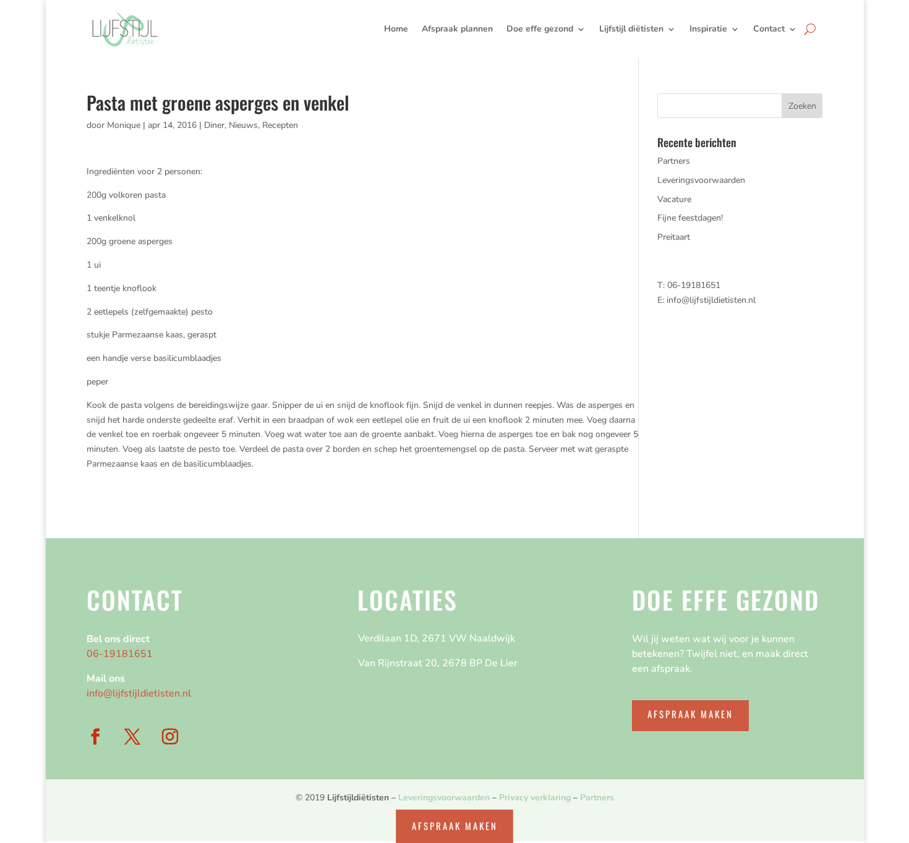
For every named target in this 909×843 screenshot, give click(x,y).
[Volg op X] (132, 737)
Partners (673, 161)
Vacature (674, 199)
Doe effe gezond (539, 29)
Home (396, 29)
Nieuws (243, 125)
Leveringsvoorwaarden (701, 180)
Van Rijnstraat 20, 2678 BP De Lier (438, 663)
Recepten (280, 125)
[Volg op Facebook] (95, 737)
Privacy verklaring (535, 797)
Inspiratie (708, 29)
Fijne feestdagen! (690, 218)
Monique (123, 125)
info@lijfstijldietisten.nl (711, 300)
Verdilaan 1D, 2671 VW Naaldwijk (436, 638)
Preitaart (673, 237)
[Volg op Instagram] (169, 737)
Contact (769, 29)
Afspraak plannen (457, 29)
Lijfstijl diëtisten (631, 29)
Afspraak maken (690, 714)
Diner (214, 125)
